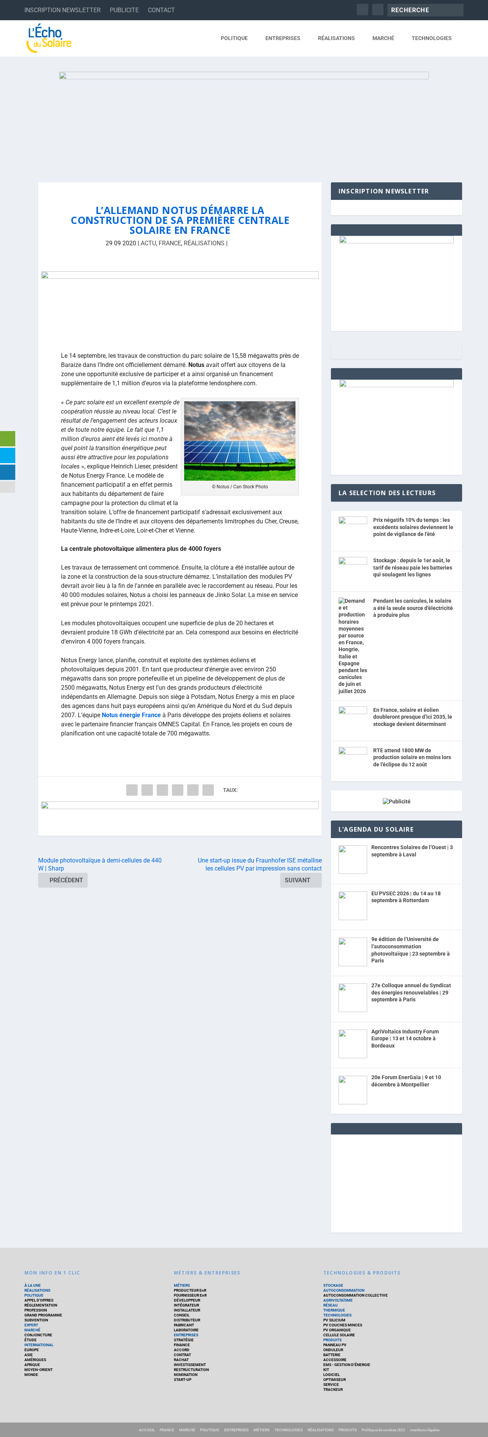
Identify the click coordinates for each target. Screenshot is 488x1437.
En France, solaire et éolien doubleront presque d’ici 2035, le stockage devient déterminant (412, 717)
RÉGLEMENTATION (40, 1305)
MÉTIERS (182, 1285)
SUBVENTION (36, 1320)
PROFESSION (35, 1310)
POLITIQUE (234, 38)
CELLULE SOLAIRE (339, 1335)
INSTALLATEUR (187, 1310)
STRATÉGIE (184, 1340)
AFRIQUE (32, 1365)
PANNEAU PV (335, 1345)
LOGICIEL (331, 1375)
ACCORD (181, 1350)
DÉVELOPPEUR (187, 1300)
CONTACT (161, 10)
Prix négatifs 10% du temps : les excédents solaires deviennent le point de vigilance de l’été (413, 527)
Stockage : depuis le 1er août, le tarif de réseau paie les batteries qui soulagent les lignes (412, 567)
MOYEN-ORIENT (38, 1370)
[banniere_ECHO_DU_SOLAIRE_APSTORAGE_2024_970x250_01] (244, 119)
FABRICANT (184, 1325)
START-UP (182, 1379)
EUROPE (31, 1350)
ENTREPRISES (282, 38)
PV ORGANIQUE (337, 1330)
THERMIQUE (334, 1310)
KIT (326, 1370)
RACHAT (181, 1360)
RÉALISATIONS (336, 38)
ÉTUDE (30, 1340)
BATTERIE (331, 1355)
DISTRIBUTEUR (187, 1320)
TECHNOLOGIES (432, 38)
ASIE (28, 1355)
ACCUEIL (147, 1430)
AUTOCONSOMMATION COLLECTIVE (355, 1295)
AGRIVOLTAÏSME (338, 1300)
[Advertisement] (396, 1182)
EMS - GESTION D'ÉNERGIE (346, 1365)
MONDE (31, 1375)
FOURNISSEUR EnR (190, 1295)
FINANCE (182, 1345)
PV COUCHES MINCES (342, 1325)
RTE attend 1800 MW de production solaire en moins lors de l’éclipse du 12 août (412, 757)
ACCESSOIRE (335, 1360)
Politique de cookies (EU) (383, 1430)
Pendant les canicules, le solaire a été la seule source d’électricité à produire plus (413, 608)
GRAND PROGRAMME (43, 1315)
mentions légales (425, 1430)
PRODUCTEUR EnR (190, 1290)
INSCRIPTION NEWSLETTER (62, 10)
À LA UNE (32, 1285)
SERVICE (331, 1384)
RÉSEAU (330, 1305)
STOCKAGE (333, 1285)
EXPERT (31, 1325)
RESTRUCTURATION (191, 1370)
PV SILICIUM (334, 1320)
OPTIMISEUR (334, 1379)
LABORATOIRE (186, 1330)
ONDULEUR (333, 1350)
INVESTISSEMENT (190, 1365)
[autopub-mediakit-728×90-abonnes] (180, 818)
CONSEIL (181, 1315)
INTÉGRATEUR (186, 1305)
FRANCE (170, 243)
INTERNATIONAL (38, 1345)
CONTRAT (182, 1355)
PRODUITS (332, 1340)
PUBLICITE (124, 10)
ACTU (148, 243)
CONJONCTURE (38, 1335)
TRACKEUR (333, 1389)
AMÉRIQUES (35, 1360)
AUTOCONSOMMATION (343, 1290)
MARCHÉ (383, 38)
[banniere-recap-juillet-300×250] (396, 385)
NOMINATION (185, 1375)
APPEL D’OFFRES (38, 1300)
